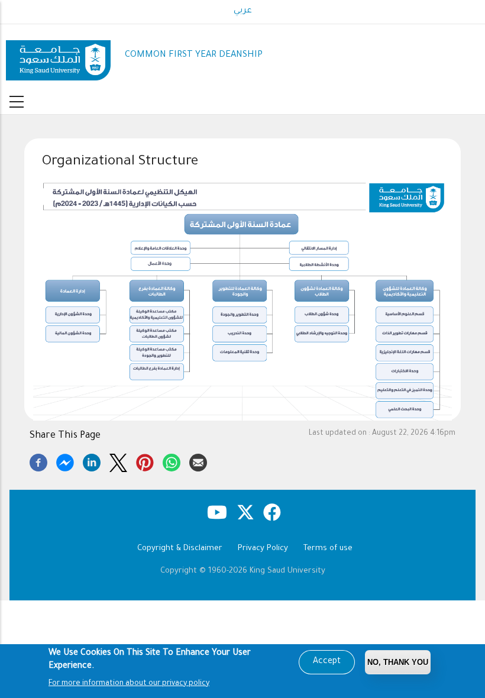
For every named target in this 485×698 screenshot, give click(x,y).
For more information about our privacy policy (128, 684)
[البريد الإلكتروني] (198, 461)
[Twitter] (118, 461)
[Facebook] (38, 461)
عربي (243, 11)
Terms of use (328, 548)
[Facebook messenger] (65, 461)
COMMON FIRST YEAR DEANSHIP (194, 55)
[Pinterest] (145, 461)
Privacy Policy (263, 548)
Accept (327, 662)
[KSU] (58, 55)
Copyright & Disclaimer (179, 548)
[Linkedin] (92, 461)
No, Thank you (397, 662)
